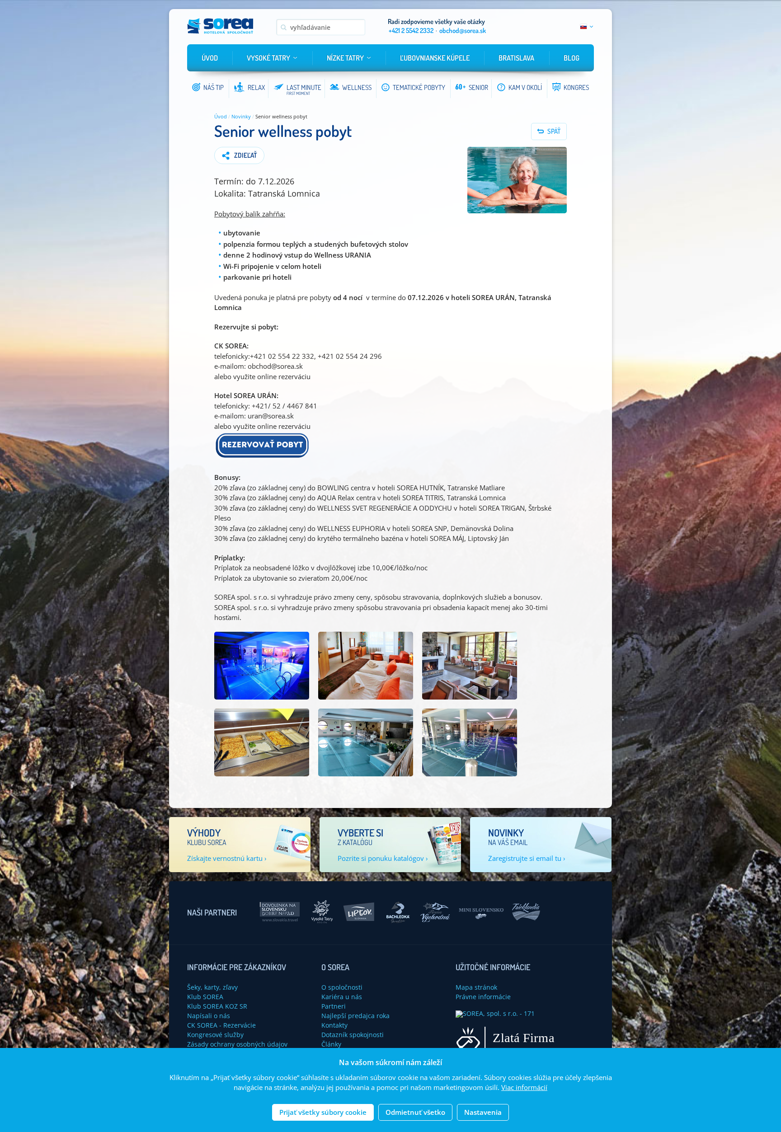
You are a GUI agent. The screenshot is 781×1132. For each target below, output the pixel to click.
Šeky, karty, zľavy (212, 987)
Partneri (333, 1006)
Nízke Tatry (345, 57)
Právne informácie (483, 996)
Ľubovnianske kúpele (435, 57)
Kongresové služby (215, 1034)
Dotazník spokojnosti (352, 1034)
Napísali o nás (208, 1015)
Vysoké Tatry (268, 57)
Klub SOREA (205, 996)
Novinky (241, 116)
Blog (571, 57)
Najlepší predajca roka (355, 1015)
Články (331, 1044)
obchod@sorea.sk (462, 30)
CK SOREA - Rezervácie (221, 1025)
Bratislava (516, 57)
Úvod (210, 57)
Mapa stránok (476, 987)
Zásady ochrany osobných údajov (237, 1044)
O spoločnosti (341, 987)
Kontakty (334, 1025)
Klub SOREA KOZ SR (217, 1006)
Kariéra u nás (341, 996)
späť (553, 131)
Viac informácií (524, 1087)
